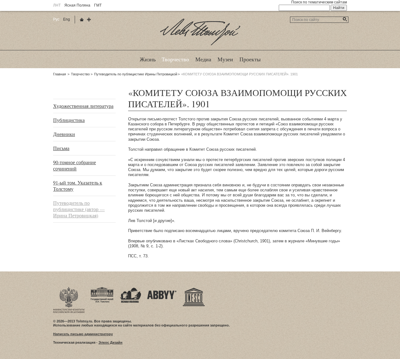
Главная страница (81, 19)
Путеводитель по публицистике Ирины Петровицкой (135, 74)
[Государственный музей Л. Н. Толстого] (102, 289)
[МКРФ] (68, 289)
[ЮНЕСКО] (194, 289)
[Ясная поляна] (130, 289)
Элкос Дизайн (110, 342)
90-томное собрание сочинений (74, 165)
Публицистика (69, 120)
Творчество (80, 74)
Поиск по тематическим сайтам (319, 2)
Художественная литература (83, 106)
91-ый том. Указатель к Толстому (77, 185)
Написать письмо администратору (83, 334)
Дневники (64, 134)
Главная (59, 74)
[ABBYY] (162, 289)
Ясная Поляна (77, 5)
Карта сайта (88, 19)
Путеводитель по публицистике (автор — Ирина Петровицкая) (79, 209)
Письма (61, 148)
